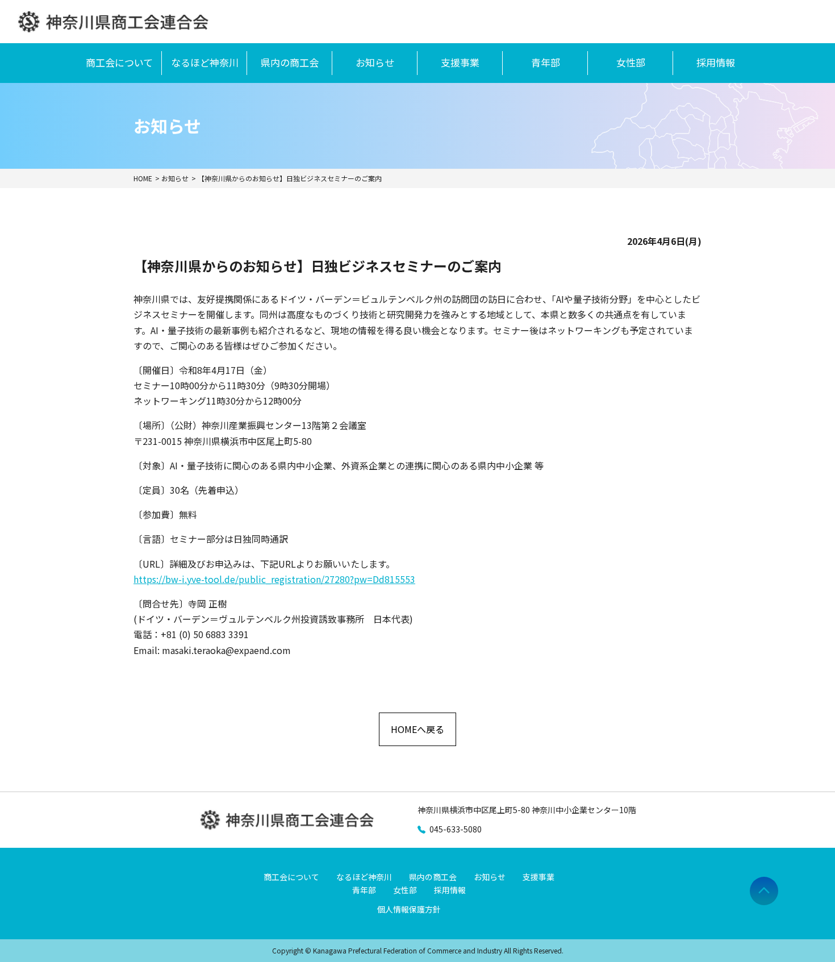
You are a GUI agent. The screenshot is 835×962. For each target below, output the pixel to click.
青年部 (545, 62)
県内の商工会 (290, 62)
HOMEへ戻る (417, 729)
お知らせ (375, 62)
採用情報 (715, 62)
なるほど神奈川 (205, 62)
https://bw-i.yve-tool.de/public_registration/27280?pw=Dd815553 (274, 579)
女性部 (630, 62)
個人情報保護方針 (409, 909)
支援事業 (460, 62)
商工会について (119, 62)
